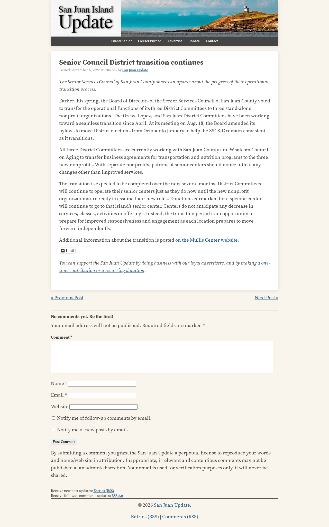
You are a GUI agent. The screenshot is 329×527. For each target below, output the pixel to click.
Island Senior (121, 41)
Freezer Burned (149, 41)
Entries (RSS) (104, 490)
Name (59, 383)
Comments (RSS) (180, 516)
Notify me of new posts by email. (92, 429)
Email (59, 395)
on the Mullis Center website (206, 240)
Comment (61, 337)
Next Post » (266, 297)
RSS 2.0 (117, 495)
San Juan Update (135, 70)
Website (59, 406)
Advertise (175, 41)
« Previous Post (67, 297)
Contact (212, 41)
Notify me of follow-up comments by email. (104, 418)
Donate (194, 41)
